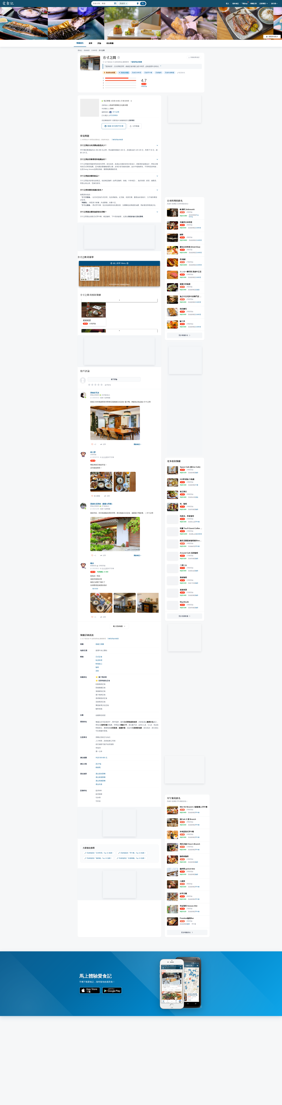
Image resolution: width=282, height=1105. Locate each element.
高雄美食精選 (110, 72)
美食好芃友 (94, 393)
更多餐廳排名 (183, 335)
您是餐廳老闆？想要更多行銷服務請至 (118, 120)
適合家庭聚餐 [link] (101, 777)
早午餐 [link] (148, 72)
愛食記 (80, 50)
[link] (194, 216)
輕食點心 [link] (99, 664)
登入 (227, 3)
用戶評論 (85, 371)
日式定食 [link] (99, 657)
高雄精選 (87, 50)
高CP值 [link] (98, 764)
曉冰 (92, 563)
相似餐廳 (109, 43)
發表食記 (235, 3)
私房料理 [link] (99, 660)
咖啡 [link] (158, 72)
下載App (245, 3)
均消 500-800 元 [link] (101, 758)
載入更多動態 (118, 626)
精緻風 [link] (98, 767)
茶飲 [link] (97, 671)
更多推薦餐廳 (183, 616)
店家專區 (262, 3)
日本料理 (94, 50)
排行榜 (273, 3)
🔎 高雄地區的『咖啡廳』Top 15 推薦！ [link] (98, 858)
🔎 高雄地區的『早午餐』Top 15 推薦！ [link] (132, 853)
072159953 (114, 115)
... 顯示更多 (94, 588)
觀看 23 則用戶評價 (115, 126)
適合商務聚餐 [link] (101, 781)
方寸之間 (109, 57)
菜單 (90, 43)
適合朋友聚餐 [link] (101, 774)
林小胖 (93, 452)
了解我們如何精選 (136, 62)
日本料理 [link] (136, 72)
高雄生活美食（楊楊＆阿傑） (101, 504)
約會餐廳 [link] (169, 72)
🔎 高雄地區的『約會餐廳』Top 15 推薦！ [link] (131, 858)
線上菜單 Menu (119, 263)
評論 (99, 43)
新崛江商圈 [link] (100, 644)
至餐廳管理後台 (125, 284)
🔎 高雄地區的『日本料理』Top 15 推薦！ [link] (99, 853)
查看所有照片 (273, 36)
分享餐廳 (136, 126)
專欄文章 (253, 3)
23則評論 (144, 86)
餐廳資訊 (79, 43)
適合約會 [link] (99, 784)
